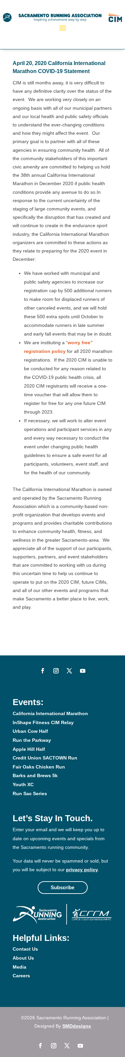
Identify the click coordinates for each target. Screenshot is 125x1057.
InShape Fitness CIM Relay (43, 722)
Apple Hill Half (29, 749)
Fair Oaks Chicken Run (39, 766)
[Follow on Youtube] (82, 670)
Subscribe (62, 887)
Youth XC (23, 784)
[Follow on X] (69, 670)
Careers (21, 975)
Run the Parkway (32, 740)
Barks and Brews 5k (35, 775)
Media (19, 967)
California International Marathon (50, 713)
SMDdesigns (76, 1026)
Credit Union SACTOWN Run (45, 757)
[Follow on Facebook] (42, 670)
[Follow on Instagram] (56, 670)
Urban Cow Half (30, 731)
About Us (23, 958)
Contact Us (25, 949)
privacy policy (82, 869)
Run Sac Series (30, 793)
